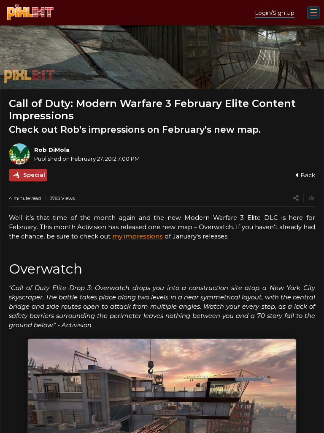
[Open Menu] (313, 12)
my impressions (137, 236)
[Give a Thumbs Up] (311, 198)
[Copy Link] (296, 198)
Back (308, 175)
